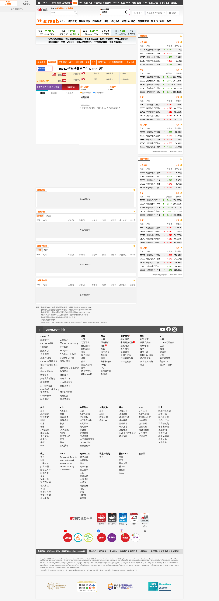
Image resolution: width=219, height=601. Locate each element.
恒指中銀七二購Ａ (153, 57)
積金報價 (143, 420)
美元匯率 (84, 426)
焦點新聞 (85, 346)
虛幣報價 (103, 417)
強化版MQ (112, 524)
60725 (142, 176)
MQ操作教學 (66, 392)
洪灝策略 (44, 375)
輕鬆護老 (84, 476)
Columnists (65, 469)
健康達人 (64, 375)
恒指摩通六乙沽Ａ (153, 143)
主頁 (83, 339)
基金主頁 (123, 411)
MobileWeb (144, 525)
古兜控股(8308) (100, 42)
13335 (142, 140)
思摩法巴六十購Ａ (153, 85)
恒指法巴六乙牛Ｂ (153, 208)
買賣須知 (162, 433)
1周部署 (44, 347)
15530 (142, 147)
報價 (162, 349)
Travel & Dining (67, 466)
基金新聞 (123, 414)
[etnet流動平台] (81, 518)
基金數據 (123, 430)
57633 (142, 184)
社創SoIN (123, 453)
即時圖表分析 (127, 358)
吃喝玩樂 (64, 371)
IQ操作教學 (45, 395)
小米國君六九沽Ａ (153, 105)
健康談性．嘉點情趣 (69, 368)
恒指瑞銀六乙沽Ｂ (153, 140)
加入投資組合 (42, 81)
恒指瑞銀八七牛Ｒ (153, 180)
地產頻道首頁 (164, 411)
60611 (142, 208)
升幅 (141, 70)
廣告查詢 (113, 551)
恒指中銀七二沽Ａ (153, 61)
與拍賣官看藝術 (47, 378)
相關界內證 (42, 280)
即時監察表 (126, 361)
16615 (142, 57)
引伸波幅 (130, 62)
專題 (121, 457)
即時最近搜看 (26, 3)
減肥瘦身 (84, 485)
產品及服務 (65, 399)
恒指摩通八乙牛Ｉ (153, 176)
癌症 (82, 463)
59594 (142, 204)
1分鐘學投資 (46, 386)
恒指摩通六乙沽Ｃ (153, 53)
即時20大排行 (128, 21)
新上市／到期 (157, 21)
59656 (142, 180)
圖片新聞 (85, 355)
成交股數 (143, 125)
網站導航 (154, 551)
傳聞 (83, 358)
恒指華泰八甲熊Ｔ (153, 242)
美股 (86, 3)
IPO (102, 368)
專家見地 (123, 426)
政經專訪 (44, 350)
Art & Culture (66, 463)
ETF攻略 (64, 347)
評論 (83, 352)
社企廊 (122, 469)
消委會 (83, 495)
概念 (42, 426)
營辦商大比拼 (145, 417)
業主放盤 (162, 439)
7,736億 (131, 32)
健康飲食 (84, 466)
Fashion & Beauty (68, 457)
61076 (142, 188)
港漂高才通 (45, 482)
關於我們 (92, 551)
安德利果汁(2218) (55, 39)
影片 (93, 62)
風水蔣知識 (45, 358)
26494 (142, 116)
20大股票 (105, 352)
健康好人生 (153, 3)
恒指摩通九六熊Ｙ (153, 239)
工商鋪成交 (163, 423)
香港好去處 (164, 3)
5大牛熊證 (144, 159)
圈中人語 (123, 463)
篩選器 (163, 352)
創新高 (104, 355)
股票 (59, 3)
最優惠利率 (85, 445)
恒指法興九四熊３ (153, 235)
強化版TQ (123, 524)
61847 (142, 239)
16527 (142, 64)
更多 (178, 42)
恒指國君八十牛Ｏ (153, 204)
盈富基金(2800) (91, 39)
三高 (82, 473)
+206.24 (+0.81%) (46, 32)
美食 (42, 476)
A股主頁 (64, 411)
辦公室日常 (45, 469)
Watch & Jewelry (68, 460)
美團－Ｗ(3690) (67, 42)
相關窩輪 (41, 211)
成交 (71, 62)
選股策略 (44, 436)
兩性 (82, 489)
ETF (80, 3)
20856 (142, 108)
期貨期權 (66, 3)
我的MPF (143, 436)
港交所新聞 (86, 364)
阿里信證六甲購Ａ (153, 108)
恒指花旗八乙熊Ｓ (153, 228)
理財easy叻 (86, 374)
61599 (142, 228)
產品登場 (123, 423)
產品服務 (102, 551)
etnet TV (46, 3)
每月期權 (125, 349)
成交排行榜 (163, 420)
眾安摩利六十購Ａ (153, 92)
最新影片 (44, 340)
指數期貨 (125, 339)
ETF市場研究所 (167, 342)
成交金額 (143, 42)
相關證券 (102, 62)
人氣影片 (64, 340)
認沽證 (48, 216)
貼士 (83, 361)
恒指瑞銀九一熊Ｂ (153, 184)
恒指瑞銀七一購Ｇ (153, 147)
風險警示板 (65, 436)
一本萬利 (64, 350)
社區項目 (123, 466)
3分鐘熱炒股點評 (68, 354)
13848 (142, 143)
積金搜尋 (143, 423)
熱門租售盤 (163, 417)
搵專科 (83, 498)
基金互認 (123, 436)
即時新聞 (85, 349)
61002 (142, 211)
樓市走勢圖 (163, 426)
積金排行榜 (144, 430)
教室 (169, 21)
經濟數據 (84, 433)
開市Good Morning (69, 343)
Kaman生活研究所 (49, 361)
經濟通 (101, 524)
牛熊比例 (112, 86)
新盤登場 (162, 414)
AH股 (103, 364)
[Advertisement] (62, 166)
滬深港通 (64, 417)
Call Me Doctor (67, 358)
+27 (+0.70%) (119, 32)
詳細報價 (52, 62)
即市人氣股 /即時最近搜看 (48, 87)
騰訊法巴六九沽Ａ (153, 116)
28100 (142, 105)
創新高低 (44, 433)
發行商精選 (143, 21)
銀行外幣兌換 (86, 420)
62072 (142, 235)
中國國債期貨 (127, 342)
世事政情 (44, 463)
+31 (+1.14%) (90, 32)
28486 (142, 85)
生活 (139, 3)
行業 (103, 349)
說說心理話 (65, 361)
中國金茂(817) (116, 42)
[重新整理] (55, 68)
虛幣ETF (103, 420)
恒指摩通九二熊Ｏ (153, 173)
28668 (142, 92)
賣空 (103, 358)
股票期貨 (125, 346)
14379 (142, 119)
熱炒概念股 (106, 361)
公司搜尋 (64, 445)
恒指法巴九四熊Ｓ (153, 231)
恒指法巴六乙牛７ (153, 200)
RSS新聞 (174, 551)
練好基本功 (65, 386)
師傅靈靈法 (45, 382)
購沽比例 (84, 86)
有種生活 (64, 395)
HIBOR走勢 (85, 442)
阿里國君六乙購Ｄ (153, 64)
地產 (134, 3)
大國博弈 (44, 354)
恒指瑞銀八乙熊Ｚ (153, 188)
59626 (142, 200)
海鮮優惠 (44, 498)
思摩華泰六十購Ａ (153, 88)
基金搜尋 (123, 420)
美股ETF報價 (166, 364)
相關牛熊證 (42, 246)
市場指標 (84, 436)
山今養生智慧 (66, 382)
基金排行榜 (124, 417)
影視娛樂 (44, 473)
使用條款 (143, 551)
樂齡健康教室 (46, 371)
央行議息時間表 (87, 439)
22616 (142, 77)
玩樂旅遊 (44, 479)
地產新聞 (162, 430)
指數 (103, 346)
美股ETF (164, 361)
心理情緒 (84, 479)
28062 (142, 81)
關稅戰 (104, 12)
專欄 (42, 489)
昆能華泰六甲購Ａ (153, 77)
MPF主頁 (143, 411)
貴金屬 (83, 430)
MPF (128, 3)
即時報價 (97, 21)
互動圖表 (63, 62)
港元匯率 (84, 423)
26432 (142, 112)
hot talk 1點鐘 (46, 343)
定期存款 (84, 417)
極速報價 (60, 8)
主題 (162, 346)
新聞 (54, 3)
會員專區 (44, 485)
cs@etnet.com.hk (77, 551)
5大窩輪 (143, 36)
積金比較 (143, 426)
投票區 (174, 3)
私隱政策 (133, 551)
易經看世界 (65, 378)
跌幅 (141, 97)
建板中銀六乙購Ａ (153, 119)
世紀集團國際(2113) (74, 39)
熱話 (42, 460)
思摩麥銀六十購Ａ (153, 81)
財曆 (134, 524)
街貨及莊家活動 (116, 62)
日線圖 (54, 93)
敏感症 (83, 482)
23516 (142, 88)
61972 (142, 242)
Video (121, 473)
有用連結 (164, 551)
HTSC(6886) (53, 42)
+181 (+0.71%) (68, 32)
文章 (88, 62)
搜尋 (106, 21)
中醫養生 (84, 460)
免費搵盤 (162, 442)
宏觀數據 (44, 417)
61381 (142, 231)
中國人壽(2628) (121, 39)
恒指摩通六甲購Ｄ (153, 50)
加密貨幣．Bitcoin (111, 3)
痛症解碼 (84, 469)
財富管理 (44, 466)
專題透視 (85, 342)
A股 (90, 3)
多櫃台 (104, 374)
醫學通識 (84, 457)
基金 (123, 3)
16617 (142, 61)
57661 (142, 173)
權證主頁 (72, 21)
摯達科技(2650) (106, 39)
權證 (75, 3)
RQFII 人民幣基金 (127, 433)
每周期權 (125, 352)
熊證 (46, 250)
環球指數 (44, 414)
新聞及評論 (84, 21)
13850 (142, 53)
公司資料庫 (106, 371)
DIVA (145, 3)
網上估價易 (163, 436)
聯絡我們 (123, 551)
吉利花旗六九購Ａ (153, 112)
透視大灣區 (86, 371)
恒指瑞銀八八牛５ (153, 211)
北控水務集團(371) (84, 42)
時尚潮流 (44, 399)
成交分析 (115, 21)
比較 (162, 355)
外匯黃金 (98, 3)
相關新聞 (79, 62)
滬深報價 (64, 420)
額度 (62, 414)
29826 (142, 50)
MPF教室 (143, 433)
